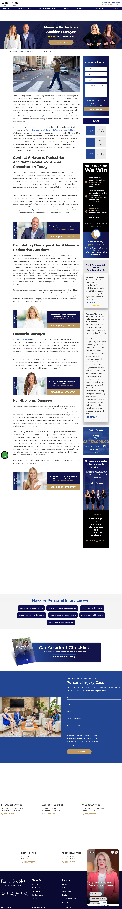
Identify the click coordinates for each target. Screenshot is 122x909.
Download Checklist (63, 657)
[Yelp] (103, 540)
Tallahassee (66, 888)
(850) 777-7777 (111, 4)
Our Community (37, 895)
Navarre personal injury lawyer (36, 116)
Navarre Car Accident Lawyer (92, 608)
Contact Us (99, 8)
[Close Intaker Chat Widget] (116, 852)
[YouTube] (93, 541)
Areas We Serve (23, 8)
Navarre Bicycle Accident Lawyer (31, 608)
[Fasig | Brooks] (14, 3)
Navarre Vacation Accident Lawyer (61, 622)
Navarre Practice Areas (47, 8)
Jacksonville (66, 891)
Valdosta (65, 902)
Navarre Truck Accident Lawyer (92, 615)
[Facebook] (87, 540)
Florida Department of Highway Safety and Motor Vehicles (50, 130)
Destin (64, 895)
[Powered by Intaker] (106, 905)
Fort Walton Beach (69, 898)
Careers (34, 898)
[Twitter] (97, 541)
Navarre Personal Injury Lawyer (23, 51)
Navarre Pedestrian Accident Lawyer (63, 615)
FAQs (66, 8)
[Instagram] (90, 540)
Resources (81, 8)
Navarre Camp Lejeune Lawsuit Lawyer (62, 608)
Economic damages (21, 339)
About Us (5, 8)
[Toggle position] (112, 852)
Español (116, 8)
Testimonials (36, 891)
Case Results (36, 888)
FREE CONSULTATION (61, 42)
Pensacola (65, 884)
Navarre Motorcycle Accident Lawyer (31, 615)
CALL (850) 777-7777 (63, 236)
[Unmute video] (90, 852)
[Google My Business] (100, 540)
